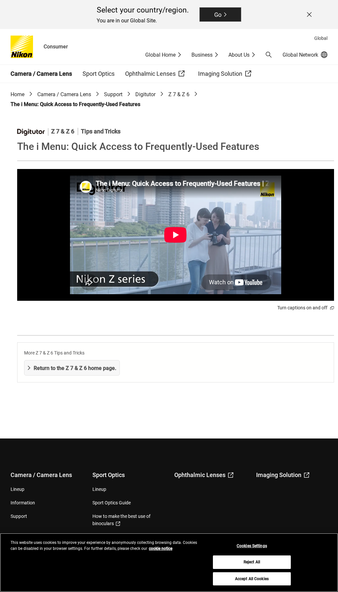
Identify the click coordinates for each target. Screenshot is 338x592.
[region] (169, 562)
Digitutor (145, 94)
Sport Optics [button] (99, 73)
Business (202, 55)
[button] (268, 54)
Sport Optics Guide (111, 502)
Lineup (17, 489)
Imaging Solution (278, 474)
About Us (239, 55)
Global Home (160, 55)
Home (17, 94)
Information (23, 502)
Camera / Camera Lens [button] (41, 73)
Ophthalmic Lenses (199, 474)
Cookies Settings (252, 546)
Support (113, 94)
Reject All (252, 562)
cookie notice (160, 548)
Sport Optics (108, 474)
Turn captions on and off (302, 307)
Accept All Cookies (252, 579)
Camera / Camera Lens (64, 94)
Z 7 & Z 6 (178, 94)
